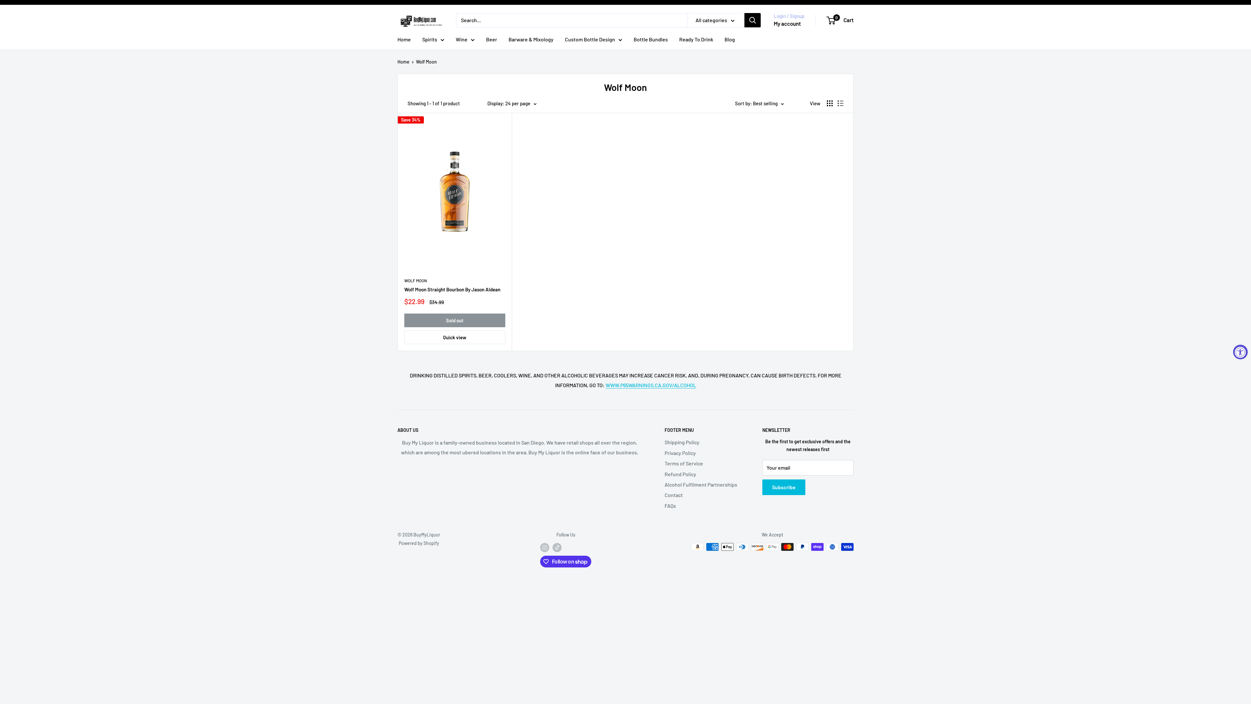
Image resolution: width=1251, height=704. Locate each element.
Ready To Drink (696, 39)
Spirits (429, 39)
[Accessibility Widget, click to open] (1240, 352)
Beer (491, 39)
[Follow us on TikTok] (557, 547)
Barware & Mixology (531, 39)
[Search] (752, 20)
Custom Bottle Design (590, 39)
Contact (674, 495)
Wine (461, 39)
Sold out (455, 320)
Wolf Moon (426, 62)
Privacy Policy (680, 453)
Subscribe (784, 487)
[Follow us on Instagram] (544, 547)
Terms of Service (684, 463)
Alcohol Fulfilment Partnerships (701, 484)
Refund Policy (680, 474)
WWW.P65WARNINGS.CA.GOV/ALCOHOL (651, 385)
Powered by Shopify (419, 543)
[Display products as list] (840, 103)
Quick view (454, 337)
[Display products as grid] (830, 103)
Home (404, 39)
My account (787, 23)
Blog (730, 39)
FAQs (670, 506)
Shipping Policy (682, 442)
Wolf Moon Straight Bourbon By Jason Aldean (452, 289)
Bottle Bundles (651, 39)
